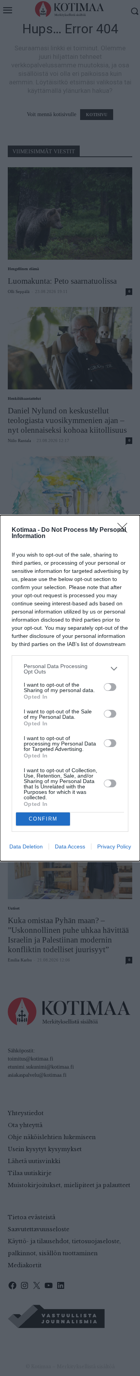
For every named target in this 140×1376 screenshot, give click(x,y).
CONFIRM (43, 819)
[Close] (124, 530)
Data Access (70, 846)
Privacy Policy (114, 846)
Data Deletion (26, 846)
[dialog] (70, 688)
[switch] (110, 687)
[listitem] (70, 668)
